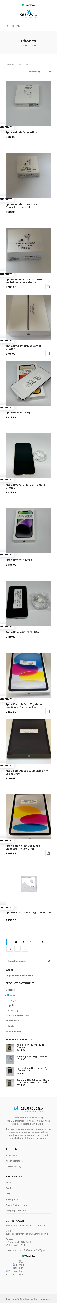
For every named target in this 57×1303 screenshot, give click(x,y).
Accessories (12, 1020)
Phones (11, 995)
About (9, 1182)
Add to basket (48, 286)
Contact (10, 1188)
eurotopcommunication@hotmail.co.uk (27, 1233)
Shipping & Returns (16, 1210)
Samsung (13, 1010)
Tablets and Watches (17, 1015)
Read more (15, 144)
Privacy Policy (13, 1199)
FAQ (8, 1193)
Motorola (11, 989)
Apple (11, 1005)
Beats (11, 1025)
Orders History (13, 1166)
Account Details (14, 1160)
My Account (12, 1155)
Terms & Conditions (16, 1205)
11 (17, 948)
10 (10, 948)
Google (12, 1000)
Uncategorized (13, 1031)
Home (24, 45)
